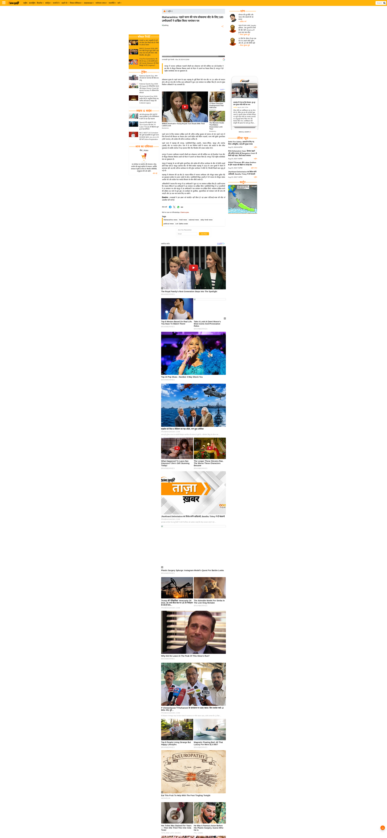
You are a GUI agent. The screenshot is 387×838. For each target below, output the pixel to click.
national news (194, 220)
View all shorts (244, 132)
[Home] (165, 11)
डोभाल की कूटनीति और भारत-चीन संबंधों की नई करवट (245, 17)
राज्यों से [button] (56, 3)
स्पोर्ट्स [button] (47, 3)
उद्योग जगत (254, 168)
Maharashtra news (170, 220)
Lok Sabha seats (181, 224)
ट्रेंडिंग (144, 72)
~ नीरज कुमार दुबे (244, 35)
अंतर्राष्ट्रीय (32, 3)
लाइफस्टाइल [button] (88, 3)
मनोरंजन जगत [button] (101, 3)
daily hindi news (207, 220)
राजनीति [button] (112, 3)
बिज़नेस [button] (39, 3)
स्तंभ (242, 11)
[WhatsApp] (222, 41)
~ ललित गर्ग (242, 22)
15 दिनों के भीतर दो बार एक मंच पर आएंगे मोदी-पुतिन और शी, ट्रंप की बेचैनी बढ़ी (247, 41)
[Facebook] (222, 32)
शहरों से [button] (64, 3)
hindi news (183, 220)
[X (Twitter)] (222, 37)
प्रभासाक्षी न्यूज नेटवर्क (168, 59)
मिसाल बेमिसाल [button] (75, 3)
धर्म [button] (119, 3)
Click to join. (184, 212)
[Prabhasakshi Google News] (224, 59)
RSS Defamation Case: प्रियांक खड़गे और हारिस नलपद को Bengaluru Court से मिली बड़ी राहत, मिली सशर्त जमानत (242, 153)
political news (169, 224)
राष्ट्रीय (25, 3)
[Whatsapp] (178, 208)
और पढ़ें (155, 173)
